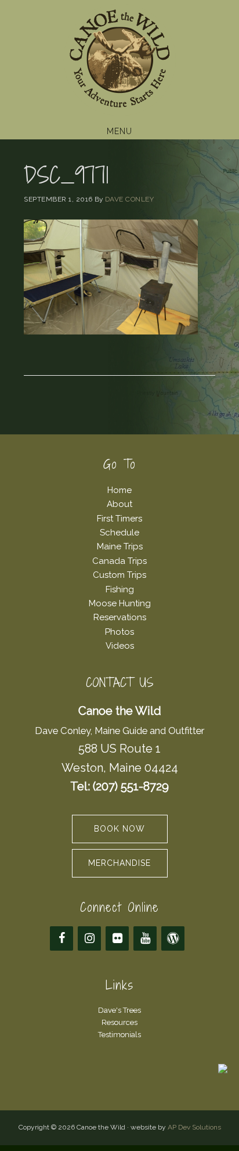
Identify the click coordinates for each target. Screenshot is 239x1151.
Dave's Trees (119, 1010)
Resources (119, 1022)
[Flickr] (117, 938)
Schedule (119, 532)
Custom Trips (119, 575)
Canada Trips (119, 561)
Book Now (119, 828)
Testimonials (119, 1034)
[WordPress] (172, 938)
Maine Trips (120, 546)
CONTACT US (120, 682)
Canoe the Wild (119, 60)
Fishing (120, 589)
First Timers (119, 518)
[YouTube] (145, 938)
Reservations (119, 617)
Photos (119, 632)
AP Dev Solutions (194, 1127)
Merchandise (119, 863)
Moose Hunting (120, 603)
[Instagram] (89, 938)
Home (119, 490)
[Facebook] (61, 938)
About (119, 504)
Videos (120, 646)
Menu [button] (119, 131)
